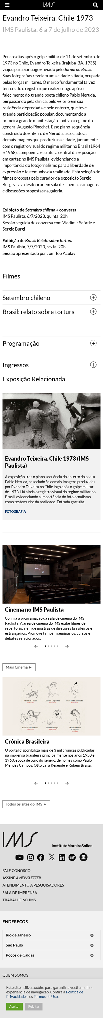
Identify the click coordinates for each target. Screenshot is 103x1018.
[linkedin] (62, 857)
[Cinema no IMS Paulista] (51, 573)
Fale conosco (16, 870)
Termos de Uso (46, 996)
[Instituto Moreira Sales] (47, 841)
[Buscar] (95, 5)
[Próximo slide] (67, 646)
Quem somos (15, 975)
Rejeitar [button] (34, 1006)
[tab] (51, 297)
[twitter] (51, 857)
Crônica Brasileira (27, 741)
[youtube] (19, 857)
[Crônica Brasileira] (51, 705)
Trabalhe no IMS (19, 900)
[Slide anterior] (36, 646)
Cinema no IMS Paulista (34, 609)
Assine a (21, 878)
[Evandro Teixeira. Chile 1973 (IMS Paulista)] (51, 420)
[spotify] (72, 857)
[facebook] (40, 857)
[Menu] (7, 5)
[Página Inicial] (48, 4)
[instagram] (30, 857)
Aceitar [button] (14, 1006)
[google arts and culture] (83, 857)
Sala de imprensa (19, 892)
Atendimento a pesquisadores (33, 885)
